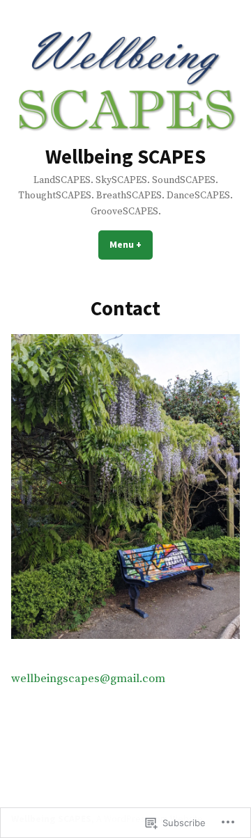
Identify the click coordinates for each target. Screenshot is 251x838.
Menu (131, 244)
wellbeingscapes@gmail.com (88, 679)
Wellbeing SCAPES (125, 156)
